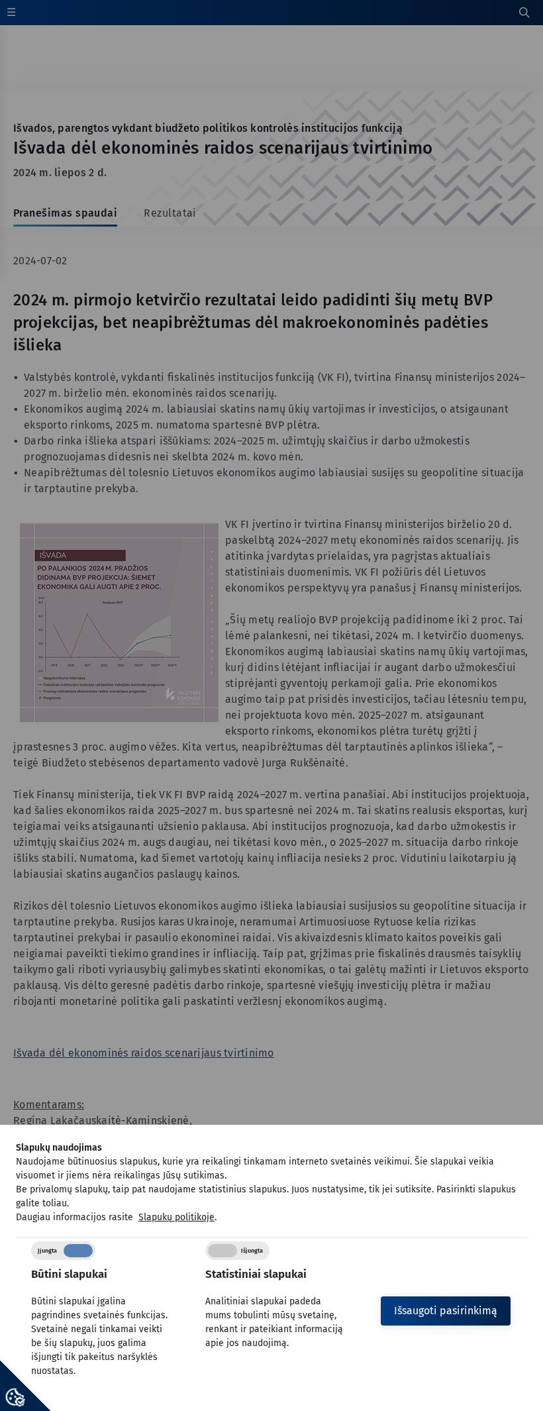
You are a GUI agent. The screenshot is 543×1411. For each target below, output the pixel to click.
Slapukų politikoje (176, 1217)
